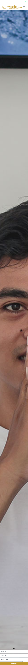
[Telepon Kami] (22, 2)
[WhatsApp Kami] (25, 2)
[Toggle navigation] (24, 7)
